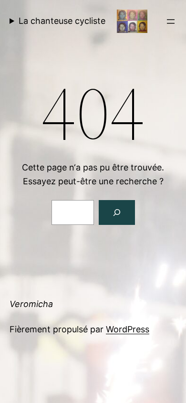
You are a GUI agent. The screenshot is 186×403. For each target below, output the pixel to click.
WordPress (127, 329)
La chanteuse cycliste (62, 21)
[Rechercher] (117, 212)
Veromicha (31, 304)
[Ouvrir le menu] (170, 21)
